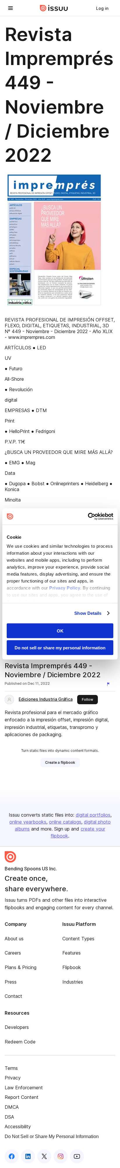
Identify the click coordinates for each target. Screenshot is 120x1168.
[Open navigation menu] (10, 8)
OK (60, 630)
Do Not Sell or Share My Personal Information (52, 1136)
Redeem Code (20, 1042)
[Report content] (109, 684)
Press (11, 982)
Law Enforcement (24, 1087)
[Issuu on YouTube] (77, 1156)
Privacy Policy (64, 587)
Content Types (78, 938)
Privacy (13, 1078)
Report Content (21, 1097)
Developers (17, 1027)
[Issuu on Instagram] (61, 1156)
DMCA (12, 1107)
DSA (9, 1117)
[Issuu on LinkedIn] (28, 1156)
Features (71, 953)
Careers (13, 953)
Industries (72, 982)
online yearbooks (27, 822)
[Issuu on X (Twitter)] (44, 1156)
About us (14, 938)
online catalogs (65, 822)
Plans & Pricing (20, 967)
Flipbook (71, 967)
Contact (13, 996)
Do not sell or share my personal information (60, 647)
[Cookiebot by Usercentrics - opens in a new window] (87, 516)
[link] (102, 8)
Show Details (87, 613)
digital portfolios (93, 815)
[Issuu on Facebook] (12, 1156)
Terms (11, 1068)
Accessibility (18, 1126)
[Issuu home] (54, 8)
